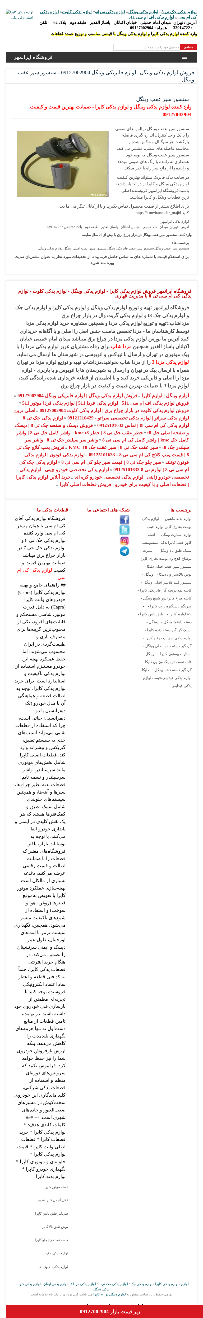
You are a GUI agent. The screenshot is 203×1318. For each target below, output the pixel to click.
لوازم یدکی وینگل (143, 12)
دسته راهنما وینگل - (176, 622)
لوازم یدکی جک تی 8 (179, 12)
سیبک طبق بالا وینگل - (174, 551)
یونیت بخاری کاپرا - (153, 559)
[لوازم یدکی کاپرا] (19, 15)
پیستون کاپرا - (168, 654)
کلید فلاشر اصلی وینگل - (160, 582)
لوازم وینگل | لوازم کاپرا (164, 395)
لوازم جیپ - (154, 527)
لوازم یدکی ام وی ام (53, 1267)
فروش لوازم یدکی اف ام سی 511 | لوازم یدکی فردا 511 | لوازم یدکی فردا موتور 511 (105, 403)
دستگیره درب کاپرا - (163, 606)
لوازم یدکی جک (57, 1253)
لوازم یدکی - (149, 519)
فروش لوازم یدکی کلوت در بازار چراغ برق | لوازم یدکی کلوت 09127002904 (113, 410)
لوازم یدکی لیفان (55, 1284)
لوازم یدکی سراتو (110, 12)
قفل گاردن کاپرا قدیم (53, 1200)
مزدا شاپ (121, 346)
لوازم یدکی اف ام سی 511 (151, 17)
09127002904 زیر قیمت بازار (110, 1311)
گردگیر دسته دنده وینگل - (172, 670)
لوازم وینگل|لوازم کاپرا (109, 1294)
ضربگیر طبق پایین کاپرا (51, 1213)
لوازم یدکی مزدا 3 (170, 362)
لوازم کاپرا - (176, 614)
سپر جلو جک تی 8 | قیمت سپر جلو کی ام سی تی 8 (110, 462)
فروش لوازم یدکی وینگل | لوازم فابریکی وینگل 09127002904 (76, 395)
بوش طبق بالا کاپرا (54, 1227)
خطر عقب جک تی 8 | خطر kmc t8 (108, 432)
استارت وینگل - (171, 535)
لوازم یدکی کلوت (77, 12)
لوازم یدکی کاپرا (166, 1284)
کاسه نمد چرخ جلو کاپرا (51, 1240)
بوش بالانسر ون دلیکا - (174, 574)
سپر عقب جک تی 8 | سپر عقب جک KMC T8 (112, 447)
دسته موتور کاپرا (56, 1187)
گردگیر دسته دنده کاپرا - (163, 630)
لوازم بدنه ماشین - (177, 519)
